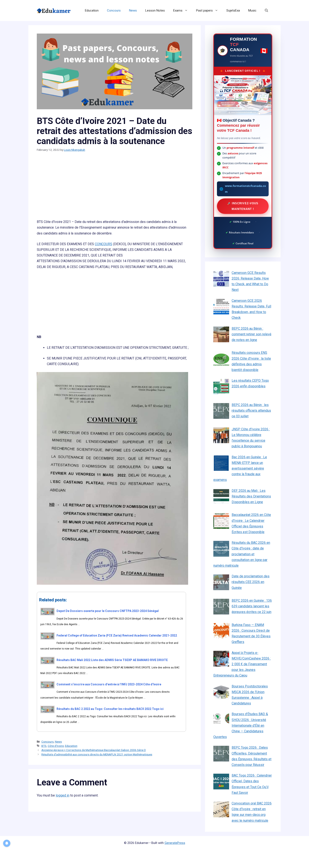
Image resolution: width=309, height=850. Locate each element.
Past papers (204, 10)
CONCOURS (103, 244)
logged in (62, 795)
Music (252, 10)
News (133, 10)
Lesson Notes (155, 10)
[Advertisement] (114, 188)
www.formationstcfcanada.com (245, 188)
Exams (177, 10)
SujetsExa (233, 10)
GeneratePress (175, 843)
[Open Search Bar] (266, 10)
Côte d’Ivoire (56, 745)
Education (92, 10)
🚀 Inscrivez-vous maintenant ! (242, 206)
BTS (43, 745)
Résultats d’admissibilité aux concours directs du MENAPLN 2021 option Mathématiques (96, 754)
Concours (114, 10)
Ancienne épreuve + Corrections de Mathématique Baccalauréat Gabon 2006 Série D (93, 750)
